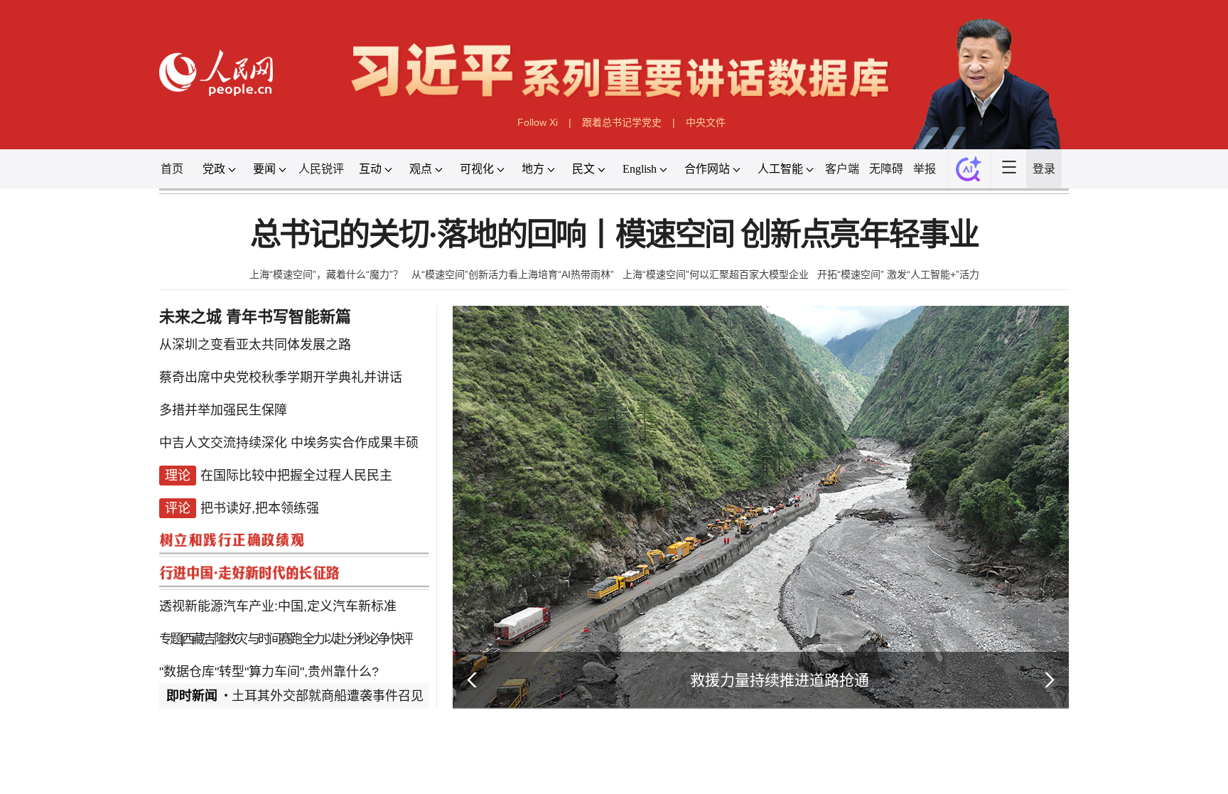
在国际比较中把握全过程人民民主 (296, 475)
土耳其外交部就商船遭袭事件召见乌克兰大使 (360, 696)
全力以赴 (323, 639)
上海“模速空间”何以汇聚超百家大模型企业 (716, 274)
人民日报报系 (206, 775)
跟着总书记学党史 (622, 122)
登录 (1044, 169)
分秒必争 (367, 639)
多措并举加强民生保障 (223, 410)
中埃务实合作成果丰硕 (355, 443)
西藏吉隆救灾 (214, 639)
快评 (400, 639)
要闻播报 (531, 775)
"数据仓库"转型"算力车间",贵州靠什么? (269, 672)
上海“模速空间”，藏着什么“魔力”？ (326, 274)
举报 (924, 169)
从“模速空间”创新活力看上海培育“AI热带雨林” (512, 274)
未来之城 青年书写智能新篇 (255, 317)
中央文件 (706, 122)
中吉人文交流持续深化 (223, 443)
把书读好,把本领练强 (259, 508)
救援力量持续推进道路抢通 (779, 680)
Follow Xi (537, 122)
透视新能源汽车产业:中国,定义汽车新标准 (278, 606)
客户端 (842, 169)
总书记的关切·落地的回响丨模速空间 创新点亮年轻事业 (614, 235)
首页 (172, 169)
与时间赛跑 (274, 639)
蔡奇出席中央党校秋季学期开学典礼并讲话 (280, 377)
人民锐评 (321, 169)
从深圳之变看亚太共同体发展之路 (255, 345)
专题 (170, 639)
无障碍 (886, 169)
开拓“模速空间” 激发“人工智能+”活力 (898, 274)
